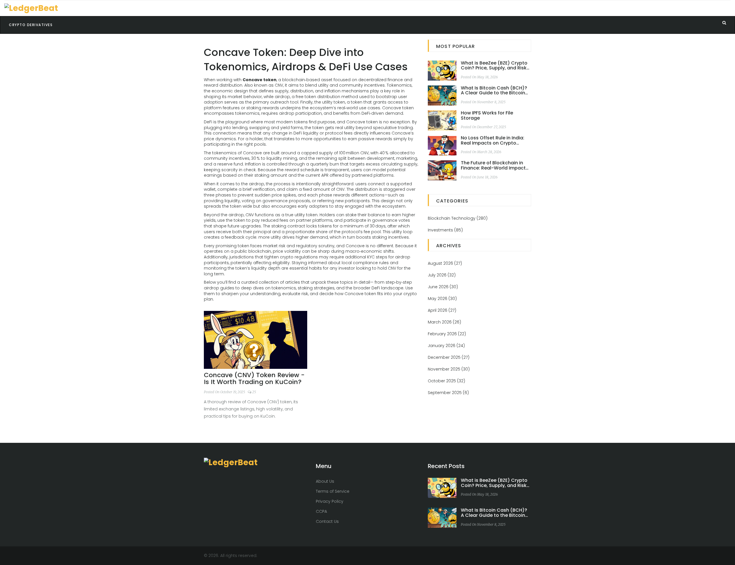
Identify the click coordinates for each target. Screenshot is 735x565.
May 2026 (442, 298)
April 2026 (442, 310)
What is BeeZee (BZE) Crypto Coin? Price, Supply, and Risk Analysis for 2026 (494, 66)
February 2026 (447, 334)
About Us (325, 481)
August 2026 (445, 263)
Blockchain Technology (458, 218)
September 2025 (448, 393)
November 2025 (449, 369)
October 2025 (446, 381)
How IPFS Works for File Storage (487, 115)
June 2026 (443, 287)
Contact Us (327, 521)
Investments (445, 230)
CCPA (321, 511)
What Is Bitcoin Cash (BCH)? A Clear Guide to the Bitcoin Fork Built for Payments (494, 90)
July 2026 (442, 275)
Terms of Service (332, 491)
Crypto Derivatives (31, 24)
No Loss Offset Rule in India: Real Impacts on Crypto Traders (492, 140)
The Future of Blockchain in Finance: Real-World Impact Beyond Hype (493, 165)
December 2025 (448, 357)
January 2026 (446, 345)
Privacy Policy (329, 501)
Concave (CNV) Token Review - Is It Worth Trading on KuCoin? (254, 378)
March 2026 (444, 322)
